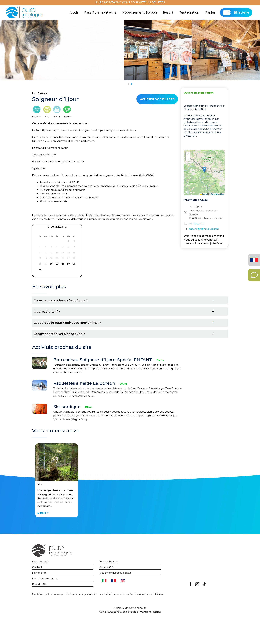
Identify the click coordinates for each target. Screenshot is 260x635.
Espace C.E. (106, 567)
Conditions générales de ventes (118, 611)
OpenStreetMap (217, 194)
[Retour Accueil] (25, 12)
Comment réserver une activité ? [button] (59, 334)
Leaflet (205, 194)
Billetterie (241, 12)
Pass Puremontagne (100, 12)
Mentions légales (150, 611)
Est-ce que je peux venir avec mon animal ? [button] (67, 322)
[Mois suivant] (65, 227)
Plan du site (39, 584)
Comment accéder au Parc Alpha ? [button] (61, 300)
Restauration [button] (189, 12)
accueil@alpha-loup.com (204, 228)
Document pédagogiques (115, 572)
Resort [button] (168, 12)
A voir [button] (74, 12)
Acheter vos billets (157, 99)
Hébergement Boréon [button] (139, 12)
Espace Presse (108, 561)
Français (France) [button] (253, 258)
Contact (37, 567)
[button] (204, 170)
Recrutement (40, 561)
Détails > (43, 512)
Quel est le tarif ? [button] (47, 311)
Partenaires (39, 572)
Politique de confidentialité (130, 608)
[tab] (128, 84)
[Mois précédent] (49, 227)
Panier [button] (210, 12)
